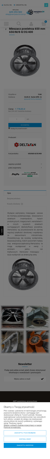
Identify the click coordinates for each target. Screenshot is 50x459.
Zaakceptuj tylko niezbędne (25, 433)
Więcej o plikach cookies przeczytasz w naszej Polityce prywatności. (23, 426)
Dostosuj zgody (25, 439)
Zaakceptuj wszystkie (25, 445)
